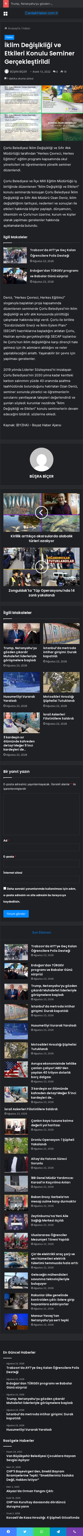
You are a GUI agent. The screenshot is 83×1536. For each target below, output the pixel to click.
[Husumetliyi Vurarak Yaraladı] (21, 682)
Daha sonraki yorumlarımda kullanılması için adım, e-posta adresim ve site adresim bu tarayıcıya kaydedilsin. (39, 895)
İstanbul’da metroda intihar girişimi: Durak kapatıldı (60, 652)
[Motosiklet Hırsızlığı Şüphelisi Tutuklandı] (61, 682)
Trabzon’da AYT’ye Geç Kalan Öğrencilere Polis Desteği (54, 948)
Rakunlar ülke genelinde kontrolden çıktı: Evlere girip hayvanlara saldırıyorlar (52, 1299)
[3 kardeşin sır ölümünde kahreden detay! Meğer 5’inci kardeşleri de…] (21, 722)
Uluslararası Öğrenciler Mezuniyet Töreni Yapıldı (50, 1237)
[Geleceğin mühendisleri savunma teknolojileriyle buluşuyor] (16, 1280)
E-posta (9, 856)
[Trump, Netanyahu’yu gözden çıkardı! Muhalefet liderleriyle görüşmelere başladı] (21, 633)
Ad (6, 840)
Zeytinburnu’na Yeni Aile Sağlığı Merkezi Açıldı (49, 1218)
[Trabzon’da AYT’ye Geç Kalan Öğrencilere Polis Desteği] (15, 255)
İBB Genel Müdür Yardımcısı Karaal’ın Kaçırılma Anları (52, 1180)
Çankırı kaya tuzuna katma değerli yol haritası (52, 1123)
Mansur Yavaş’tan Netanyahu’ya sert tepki (50, 1318)
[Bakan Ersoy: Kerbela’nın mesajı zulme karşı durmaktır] (16, 1203)
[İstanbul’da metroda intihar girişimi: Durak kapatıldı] (61, 633)
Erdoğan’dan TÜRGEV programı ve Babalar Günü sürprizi (51, 969)
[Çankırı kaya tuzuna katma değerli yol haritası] (16, 1127)
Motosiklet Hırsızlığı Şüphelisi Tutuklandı (59, 698)
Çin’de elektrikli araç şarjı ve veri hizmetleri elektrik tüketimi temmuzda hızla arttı (54, 1258)
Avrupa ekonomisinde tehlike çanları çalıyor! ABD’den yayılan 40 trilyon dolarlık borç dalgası (53, 1070)
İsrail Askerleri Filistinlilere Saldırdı (58, 716)
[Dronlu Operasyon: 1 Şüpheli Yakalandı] (16, 1146)
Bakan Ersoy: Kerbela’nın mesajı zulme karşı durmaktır (53, 1199)
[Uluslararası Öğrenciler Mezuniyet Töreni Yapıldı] (16, 1241)
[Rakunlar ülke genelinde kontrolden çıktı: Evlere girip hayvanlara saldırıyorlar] (16, 1301)
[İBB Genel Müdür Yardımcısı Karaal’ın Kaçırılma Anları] (16, 1184)
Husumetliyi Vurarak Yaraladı (19, 698)
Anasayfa (13, 28)
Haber (26, 28)
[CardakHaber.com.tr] (41, 13)
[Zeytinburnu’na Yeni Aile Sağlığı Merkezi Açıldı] (16, 1222)
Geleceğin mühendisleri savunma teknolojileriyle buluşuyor (50, 1279)
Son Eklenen (41, 932)
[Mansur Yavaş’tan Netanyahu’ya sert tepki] (16, 1322)
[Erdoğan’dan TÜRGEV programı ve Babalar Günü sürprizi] (15, 276)
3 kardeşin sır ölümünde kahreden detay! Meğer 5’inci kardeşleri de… (19, 743)
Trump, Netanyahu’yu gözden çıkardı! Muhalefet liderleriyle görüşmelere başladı (20, 654)
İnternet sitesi (12, 872)
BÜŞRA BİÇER (18, 71)
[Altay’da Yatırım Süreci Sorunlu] (16, 1165)
